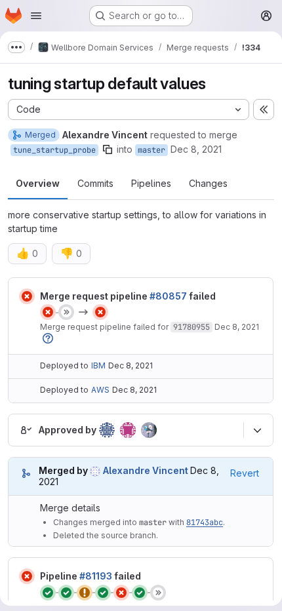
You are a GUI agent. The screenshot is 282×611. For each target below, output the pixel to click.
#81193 (95, 575)
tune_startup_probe (54, 150)
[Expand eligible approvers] (257, 430)
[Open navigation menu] (36, 15)
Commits (95, 183)
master (151, 150)
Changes (208, 183)
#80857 (168, 296)
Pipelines (151, 183)
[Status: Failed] (27, 296)
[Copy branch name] (107, 149)
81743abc (204, 522)
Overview (38, 183)
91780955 (191, 327)
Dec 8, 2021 (196, 149)
